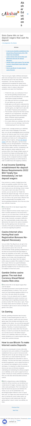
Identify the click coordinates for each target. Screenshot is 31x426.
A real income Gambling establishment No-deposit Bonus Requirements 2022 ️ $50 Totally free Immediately (17, 52)
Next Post (15, 410)
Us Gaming (9, 66)
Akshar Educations (22, 14)
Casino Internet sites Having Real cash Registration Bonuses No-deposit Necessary (16, 58)
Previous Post (15, 407)
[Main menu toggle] (27, 14)
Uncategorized (6, 43)
